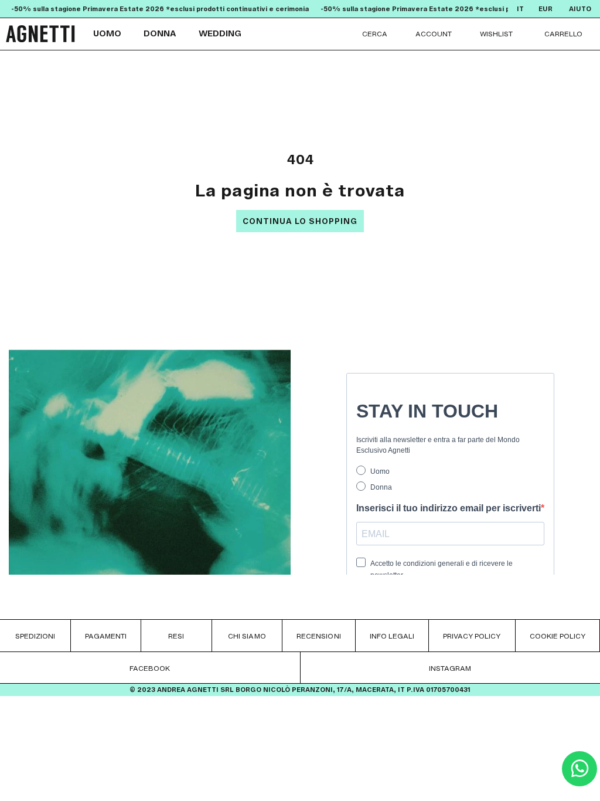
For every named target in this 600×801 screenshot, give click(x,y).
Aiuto (580, 9)
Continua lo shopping (300, 221)
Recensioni (318, 636)
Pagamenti (106, 636)
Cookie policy (557, 636)
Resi (176, 636)
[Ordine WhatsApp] (579, 783)
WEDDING (220, 33)
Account (433, 34)
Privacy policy (472, 636)
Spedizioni (35, 636)
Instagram (450, 668)
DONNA (160, 33)
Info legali (392, 636)
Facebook (149, 668)
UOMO (107, 33)
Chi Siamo (246, 636)
